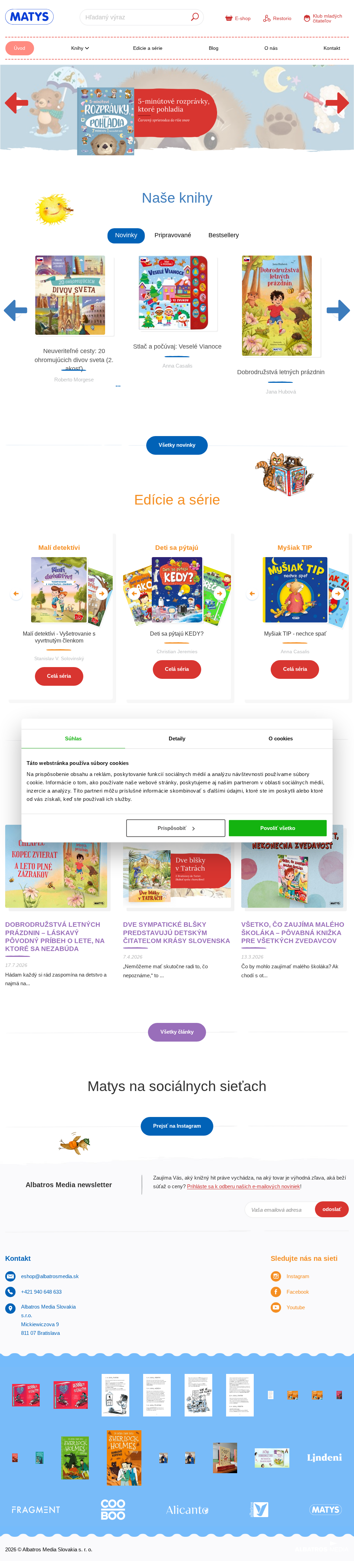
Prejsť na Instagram (177, 1126)
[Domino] (157, 1395)
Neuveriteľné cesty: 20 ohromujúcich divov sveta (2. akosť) (74, 360)
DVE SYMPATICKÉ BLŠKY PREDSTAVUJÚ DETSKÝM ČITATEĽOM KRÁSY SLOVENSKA (176, 932)
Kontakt (332, 48)
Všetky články (177, 1032)
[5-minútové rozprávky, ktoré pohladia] (177, 114)
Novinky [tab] (126, 235)
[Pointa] (190, 1458)
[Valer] (225, 1458)
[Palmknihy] (163, 1458)
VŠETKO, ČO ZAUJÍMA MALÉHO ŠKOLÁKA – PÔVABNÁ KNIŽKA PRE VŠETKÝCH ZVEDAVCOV (292, 932)
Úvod (19, 48)
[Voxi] (115, 1395)
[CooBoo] (113, 1510)
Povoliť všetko (277, 828)
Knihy (78, 48)
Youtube (296, 1307)
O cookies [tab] (281, 738)
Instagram (298, 1276)
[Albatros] (259, 1510)
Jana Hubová (281, 392)
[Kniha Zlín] (270, 1395)
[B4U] (339, 1395)
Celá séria (59, 676)
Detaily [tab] (177, 738)
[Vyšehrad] (292, 1395)
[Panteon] (124, 1458)
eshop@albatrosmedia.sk (50, 1276)
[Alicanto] (187, 1510)
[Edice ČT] (75, 1458)
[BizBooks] (317, 1395)
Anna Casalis (177, 366)
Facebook (298, 1292)
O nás (271, 48)
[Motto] (26, 1395)
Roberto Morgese (74, 379)
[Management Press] (240, 1395)
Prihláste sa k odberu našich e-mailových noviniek (243, 1186)
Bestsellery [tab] (223, 235)
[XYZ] (71, 1395)
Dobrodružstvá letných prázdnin (281, 372)
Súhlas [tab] (73, 738)
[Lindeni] (324, 1458)
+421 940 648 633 (41, 1292)
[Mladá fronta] (272, 1458)
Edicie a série (147, 48)
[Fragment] (36, 1510)
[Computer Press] (198, 1395)
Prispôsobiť (172, 828)
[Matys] (325, 1510)
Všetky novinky (177, 445)
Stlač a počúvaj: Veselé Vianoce (177, 346)
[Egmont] (15, 1458)
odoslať (332, 1209)
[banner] (29, 17)
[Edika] (39, 1458)
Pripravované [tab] (173, 235)
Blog (213, 48)
